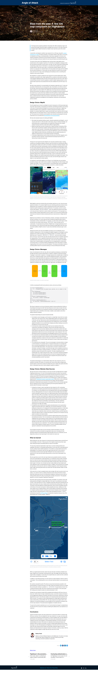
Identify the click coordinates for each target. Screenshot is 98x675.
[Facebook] (63, 645)
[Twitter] (61, 645)
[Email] (67, 645)
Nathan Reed (35, 30)
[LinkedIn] (65, 645)
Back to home (33, 650)
